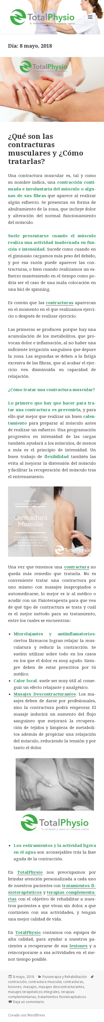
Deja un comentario (28, 1001)
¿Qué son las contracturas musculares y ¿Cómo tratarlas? (45, 148)
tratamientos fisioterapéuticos (62, 996)
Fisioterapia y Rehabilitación (64, 976)
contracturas (73, 981)
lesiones (15, 986)
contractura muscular (45, 981)
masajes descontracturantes (61, 986)
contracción (17, 981)
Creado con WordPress (26, 1015)
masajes (30, 986)
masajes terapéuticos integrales (34, 991)
